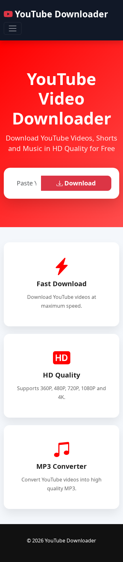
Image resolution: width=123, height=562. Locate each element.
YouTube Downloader (60, 14)
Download (79, 183)
